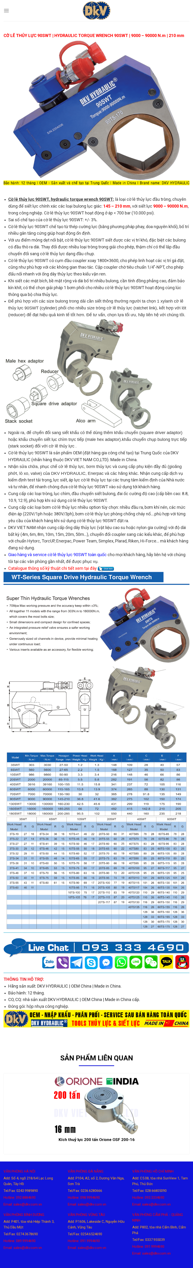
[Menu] (6, 10)
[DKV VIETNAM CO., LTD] (96, 10)
